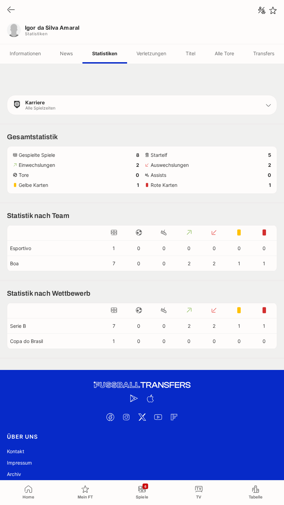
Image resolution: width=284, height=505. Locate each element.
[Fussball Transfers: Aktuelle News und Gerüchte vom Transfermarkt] (142, 385)
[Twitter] (142, 417)
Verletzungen (151, 53)
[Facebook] (110, 417)
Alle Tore (224, 53)
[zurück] (11, 10)
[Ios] (150, 398)
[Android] (134, 398)
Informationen (25, 53)
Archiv (14, 474)
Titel (190, 53)
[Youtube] (158, 417)
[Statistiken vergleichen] (262, 10)
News (66, 53)
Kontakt (15, 451)
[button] (142, 105)
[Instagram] (126, 417)
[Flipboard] (174, 417)
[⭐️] (273, 10)
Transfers (263, 53)
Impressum (19, 463)
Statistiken (104, 53)
